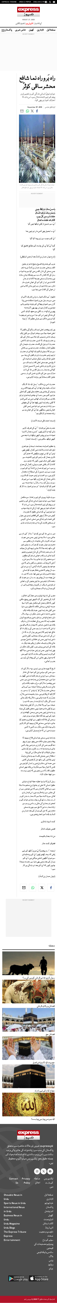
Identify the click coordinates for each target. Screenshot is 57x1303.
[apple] (39, 1279)
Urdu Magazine (12, 1224)
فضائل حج (50, 1034)
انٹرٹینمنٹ (48, 1219)
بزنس (51, 1260)
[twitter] (41, 887)
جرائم (51, 1269)
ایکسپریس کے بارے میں (48, 1183)
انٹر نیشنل (49, 1211)
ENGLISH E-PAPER (40, 2)
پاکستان (8, 30)
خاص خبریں (20, 30)
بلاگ (51, 1256)
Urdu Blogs (9, 1228)
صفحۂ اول (51, 30)
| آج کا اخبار (37, 23)
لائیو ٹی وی (29, 23)
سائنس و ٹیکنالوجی (45, 1252)
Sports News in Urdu (15, 1203)
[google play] (18, 1279)
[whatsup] (32, 887)
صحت (50, 1236)
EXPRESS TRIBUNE (9, 2)
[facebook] (50, 887)
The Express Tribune (15, 1232)
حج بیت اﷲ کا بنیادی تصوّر (44, 1063)
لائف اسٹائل (48, 1224)
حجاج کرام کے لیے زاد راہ (45, 1091)
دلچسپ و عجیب (46, 1232)
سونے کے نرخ (48, 1240)
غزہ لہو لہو (49, 1203)
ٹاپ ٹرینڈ (49, 1228)
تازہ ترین (40, 30)
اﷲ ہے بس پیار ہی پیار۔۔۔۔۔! (43, 1119)
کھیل (31, 30)
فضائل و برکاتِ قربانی (46, 1006)
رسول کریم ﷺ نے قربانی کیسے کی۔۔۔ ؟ (39, 978)
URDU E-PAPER (25, 2)
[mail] (23, 887)
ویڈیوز (50, 1265)
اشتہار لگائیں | (21, 23)
